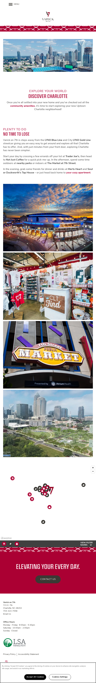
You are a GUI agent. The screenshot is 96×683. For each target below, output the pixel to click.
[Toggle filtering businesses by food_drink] (4, 544)
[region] (48, 502)
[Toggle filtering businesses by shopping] (17, 544)
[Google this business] (6, 661)
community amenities (22, 106)
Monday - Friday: (10, 625)
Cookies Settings (60, 677)
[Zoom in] (93, 467)
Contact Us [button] (48, 579)
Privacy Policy (9, 654)
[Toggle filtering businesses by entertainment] (10, 544)
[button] (51, 490)
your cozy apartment (78, 173)
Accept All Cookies (35, 677)
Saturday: (7, 628)
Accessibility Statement (28, 654)
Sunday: (6, 631)
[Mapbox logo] (6, 538)
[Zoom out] (93, 471)
